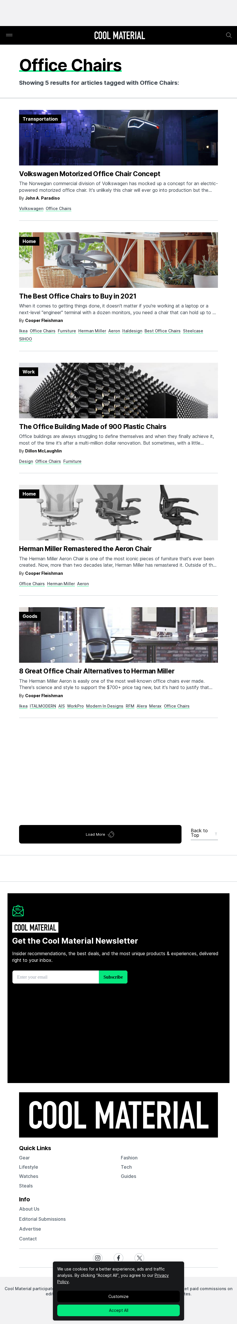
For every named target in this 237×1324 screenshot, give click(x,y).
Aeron (114, 330)
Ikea (23, 330)
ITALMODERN (43, 706)
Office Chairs (58, 208)
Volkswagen (31, 208)
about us (29, 1209)
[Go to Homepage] (120, 36)
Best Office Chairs (163, 330)
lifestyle (28, 1167)
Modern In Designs (104, 706)
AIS (61, 706)
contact (28, 1239)
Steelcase (193, 330)
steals (26, 1186)
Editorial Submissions (42, 1219)
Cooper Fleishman (44, 320)
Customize (118, 1296)
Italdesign (132, 330)
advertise (30, 1229)
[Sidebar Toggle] (9, 35)
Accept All (118, 1310)
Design (26, 461)
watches (28, 1176)
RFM (130, 706)
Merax (155, 706)
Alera (142, 706)
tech (126, 1167)
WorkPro (75, 706)
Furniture (67, 330)
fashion (129, 1158)
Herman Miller (92, 330)
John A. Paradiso (42, 198)
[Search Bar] (228, 35)
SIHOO (25, 338)
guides (128, 1176)
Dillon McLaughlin (43, 450)
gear (24, 1158)
